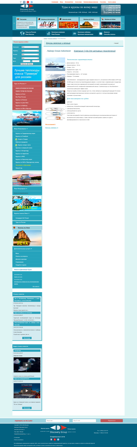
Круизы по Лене (24, 227)
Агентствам (78, 2)
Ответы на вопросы (22, 256)
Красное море (66, 19)
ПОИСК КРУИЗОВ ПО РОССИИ (25, 88)
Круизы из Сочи (20, 94)
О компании (55, 2)
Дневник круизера (21, 259)
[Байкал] (26, 210)
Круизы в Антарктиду (48, 19)
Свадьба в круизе (21, 265)
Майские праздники (21, 142)
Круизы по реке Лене (22, 102)
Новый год (19, 168)
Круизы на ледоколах (22, 153)
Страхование (19, 262)
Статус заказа (112, 2)
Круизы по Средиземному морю (25, 133)
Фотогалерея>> (50, 124)
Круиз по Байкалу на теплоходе (23, 312)
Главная (45, 38)
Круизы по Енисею (21, 100)
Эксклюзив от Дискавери (23, 165)
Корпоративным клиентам (91, 2)
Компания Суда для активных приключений (94, 51)
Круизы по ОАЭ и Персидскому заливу (27, 162)
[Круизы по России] (26, 185)
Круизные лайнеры (52, 38)
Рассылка (23, 19)
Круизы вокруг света (24, 145)
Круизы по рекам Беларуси (21, 193)
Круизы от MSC (20, 156)
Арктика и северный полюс (24, 148)
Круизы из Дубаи (110, 19)
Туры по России (20, 222)
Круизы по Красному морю (24, 159)
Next (122, 23)
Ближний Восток (45, 432)
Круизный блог (69, 2)
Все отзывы (27, 338)
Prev (14, 23)
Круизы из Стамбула (22, 136)
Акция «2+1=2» (18, 277)
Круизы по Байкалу (21, 105)
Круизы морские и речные (58, 43)
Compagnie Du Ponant (22, 218)
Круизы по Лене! (89, 19)
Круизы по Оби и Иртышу (23, 108)
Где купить (103, 2)
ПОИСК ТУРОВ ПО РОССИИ (24, 91)
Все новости (36, 286)
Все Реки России (21, 97)
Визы (61, 2)
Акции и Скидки (23, 139)
